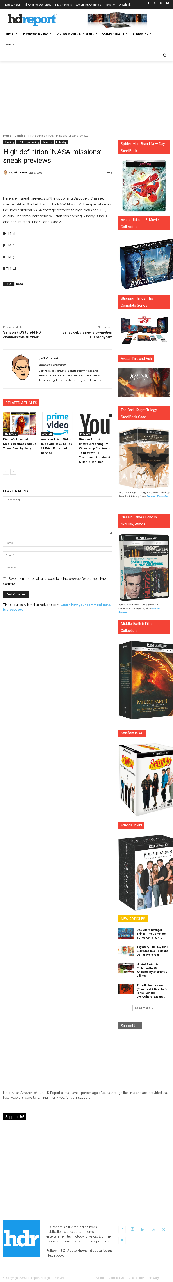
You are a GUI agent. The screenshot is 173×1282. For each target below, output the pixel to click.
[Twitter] (161, 3)
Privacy (153, 1278)
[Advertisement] (86, 95)
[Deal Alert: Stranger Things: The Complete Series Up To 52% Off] (126, 933)
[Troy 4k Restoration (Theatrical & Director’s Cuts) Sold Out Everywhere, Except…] (126, 989)
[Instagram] (154, 3)
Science (47, 142)
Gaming (19, 136)
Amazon (47, 433)
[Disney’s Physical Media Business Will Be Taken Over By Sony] (19, 424)
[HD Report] (32, 20)
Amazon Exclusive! (157, 496)
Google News (101, 1250)
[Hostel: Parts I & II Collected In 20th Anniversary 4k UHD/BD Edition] (126, 968)
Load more (142, 1008)
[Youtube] (167, 3)
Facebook (56, 1255)
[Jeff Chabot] (6, 172)
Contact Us (116, 1278)
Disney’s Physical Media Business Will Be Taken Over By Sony (19, 444)
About (100, 1278)
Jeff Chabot (20, 172)
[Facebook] (148, 3)
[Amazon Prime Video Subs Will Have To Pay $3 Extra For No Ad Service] (57, 424)
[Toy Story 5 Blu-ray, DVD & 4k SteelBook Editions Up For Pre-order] (126, 950)
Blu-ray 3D (10, 433)
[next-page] (13, 472)
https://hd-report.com (52, 364)
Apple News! (77, 1250)
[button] (164, 55)
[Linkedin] (142, 1229)
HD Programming (28, 142)
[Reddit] (153, 1229)
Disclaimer (136, 1278)
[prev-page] (6, 472)
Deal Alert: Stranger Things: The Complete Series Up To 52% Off (151, 933)
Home (7, 136)
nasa (19, 283)
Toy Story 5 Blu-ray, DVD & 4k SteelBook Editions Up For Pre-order (152, 951)
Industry (61, 142)
